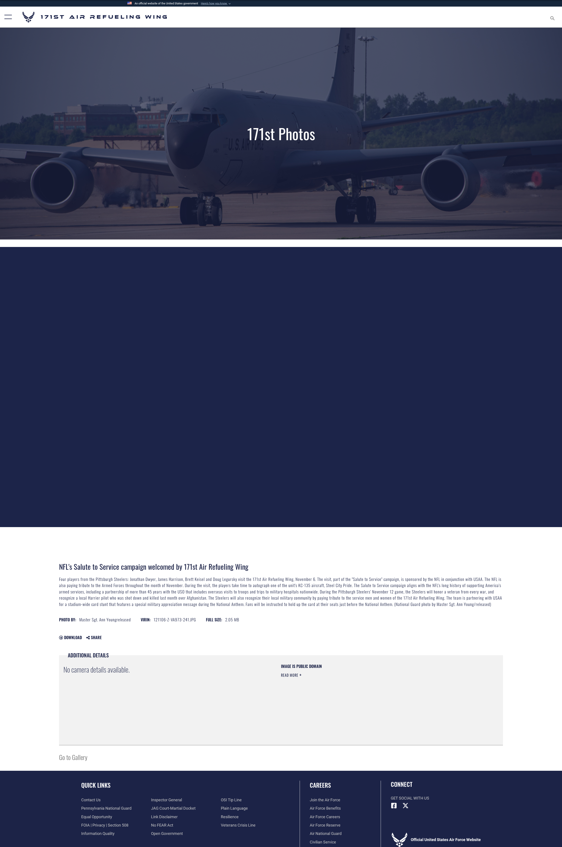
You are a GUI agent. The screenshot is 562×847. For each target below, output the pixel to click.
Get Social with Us (410, 798)
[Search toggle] (552, 17)
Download (72, 637)
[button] (216, 3)
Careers (320, 785)
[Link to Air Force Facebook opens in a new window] (394, 805)
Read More (290, 675)
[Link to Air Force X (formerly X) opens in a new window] (405, 805)
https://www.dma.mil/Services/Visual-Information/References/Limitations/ (332, 697)
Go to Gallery (73, 757)
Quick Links (95, 785)
